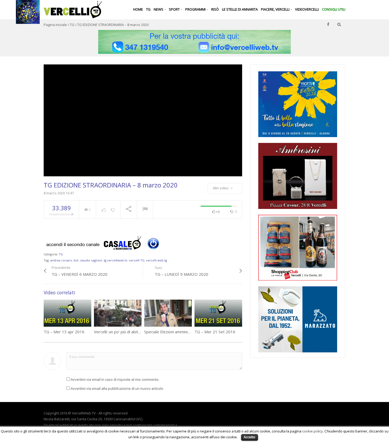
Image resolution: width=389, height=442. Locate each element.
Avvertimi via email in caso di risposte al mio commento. (115, 379)
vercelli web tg (156, 260)
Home (138, 9)
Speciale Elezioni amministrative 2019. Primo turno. (190, 331)
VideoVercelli (307, 9)
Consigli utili (333, 9)
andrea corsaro (61, 260)
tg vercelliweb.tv (115, 260)
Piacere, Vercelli (275, 9)
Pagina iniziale (55, 24)
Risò (215, 9)
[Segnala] (145, 209)
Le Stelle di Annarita (240, 9)
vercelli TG (136, 260)
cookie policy (312, 431)
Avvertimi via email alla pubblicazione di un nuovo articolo (117, 388)
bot (76, 260)
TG (148, 9)
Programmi (195, 9)
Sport (174, 9)
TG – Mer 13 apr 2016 (64, 331)
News (159, 9)
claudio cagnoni (91, 260)
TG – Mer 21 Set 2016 (215, 331)
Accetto (249, 437)
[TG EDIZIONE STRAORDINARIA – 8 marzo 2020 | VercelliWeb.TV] (73, 9)
